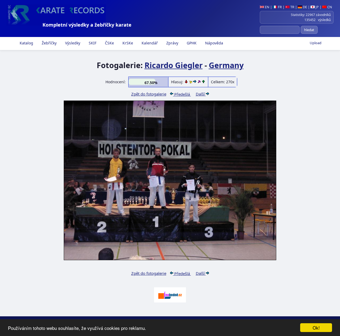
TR (292, 7)
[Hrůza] (186, 81)
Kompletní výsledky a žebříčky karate (86, 25)
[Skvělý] (199, 81)
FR (279, 7)
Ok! (316, 327)
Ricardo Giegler (173, 65)
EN (266, 7)
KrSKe (127, 42)
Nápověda (213, 42)
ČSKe (109, 42)
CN (329, 7)
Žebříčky (49, 42)
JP (317, 7)
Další (201, 94)
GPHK (191, 42)
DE (304, 7)
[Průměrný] (191, 81)
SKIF (92, 42)
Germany (226, 65)
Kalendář (149, 42)
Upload (315, 42)
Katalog (26, 42)
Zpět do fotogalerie (148, 94)
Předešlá (182, 94)
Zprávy (171, 42)
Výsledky (72, 42)
